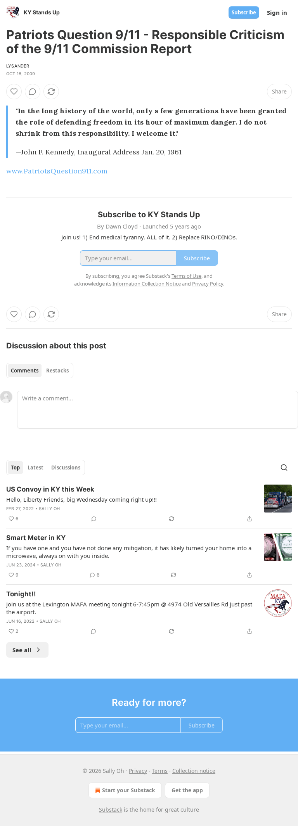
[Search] (284, 467)
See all (21, 650)
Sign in (277, 12)
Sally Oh (49, 508)
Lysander (17, 66)
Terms (160, 770)
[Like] (14, 91)
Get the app (187, 790)
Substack (110, 809)
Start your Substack (128, 790)
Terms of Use (186, 275)
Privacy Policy (207, 283)
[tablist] (39, 370)
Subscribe (244, 12)
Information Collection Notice (147, 283)
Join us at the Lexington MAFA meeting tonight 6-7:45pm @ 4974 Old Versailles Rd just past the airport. (129, 608)
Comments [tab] (24, 370)
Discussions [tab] (65, 467)
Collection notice (193, 770)
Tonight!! (21, 594)
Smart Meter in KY (36, 538)
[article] (149, 504)
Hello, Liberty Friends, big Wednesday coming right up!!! (81, 499)
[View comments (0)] (32, 91)
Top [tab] (15, 467)
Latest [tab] (35, 467)
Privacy (138, 770)
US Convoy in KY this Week (50, 489)
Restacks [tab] (57, 370)
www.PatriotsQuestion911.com (56, 170)
